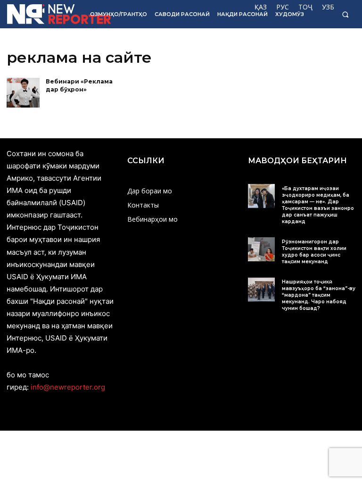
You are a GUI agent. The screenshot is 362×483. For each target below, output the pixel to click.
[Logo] (42, 14)
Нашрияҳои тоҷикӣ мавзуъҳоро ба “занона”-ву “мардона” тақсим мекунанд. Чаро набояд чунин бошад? (318, 295)
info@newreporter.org (68, 387)
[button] (345, 14)
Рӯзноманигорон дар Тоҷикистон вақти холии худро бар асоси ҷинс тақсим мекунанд (314, 252)
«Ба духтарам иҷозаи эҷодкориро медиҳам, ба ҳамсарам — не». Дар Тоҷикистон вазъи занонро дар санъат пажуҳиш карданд (318, 205)
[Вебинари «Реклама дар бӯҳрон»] (23, 93)
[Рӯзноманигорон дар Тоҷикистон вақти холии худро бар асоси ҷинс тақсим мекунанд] (261, 249)
